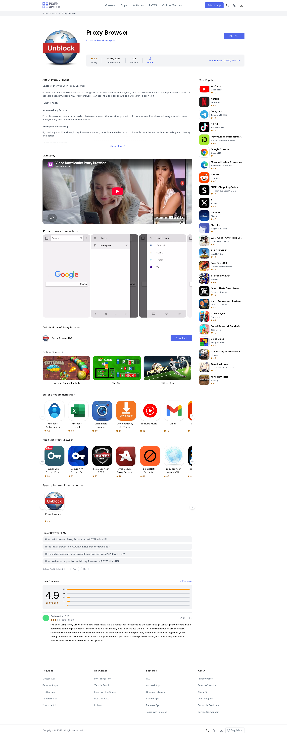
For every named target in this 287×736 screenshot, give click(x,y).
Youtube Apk (50, 705)
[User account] (241, 5)
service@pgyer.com (208, 711)
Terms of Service (207, 685)
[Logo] (51, 5)
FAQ (148, 678)
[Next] (186, 276)
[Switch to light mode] (235, 5)
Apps (124, 5)
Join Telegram (205, 698)
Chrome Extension (156, 691)
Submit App (214, 5)
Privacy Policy (205, 678)
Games (110, 5)
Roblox (98, 705)
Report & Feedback (208, 705)
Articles (138, 5)
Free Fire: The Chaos (105, 691)
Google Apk (49, 678)
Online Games (172, 5)
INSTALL (234, 36)
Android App (153, 685)
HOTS (153, 5)
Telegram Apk (50, 698)
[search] (228, 5)
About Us (203, 691)
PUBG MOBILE (101, 698)
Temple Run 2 (101, 685)
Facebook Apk (50, 685)
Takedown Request (156, 711)
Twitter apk (49, 691)
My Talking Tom (102, 678)
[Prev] (49, 276)
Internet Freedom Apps (100, 40)
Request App (153, 705)
